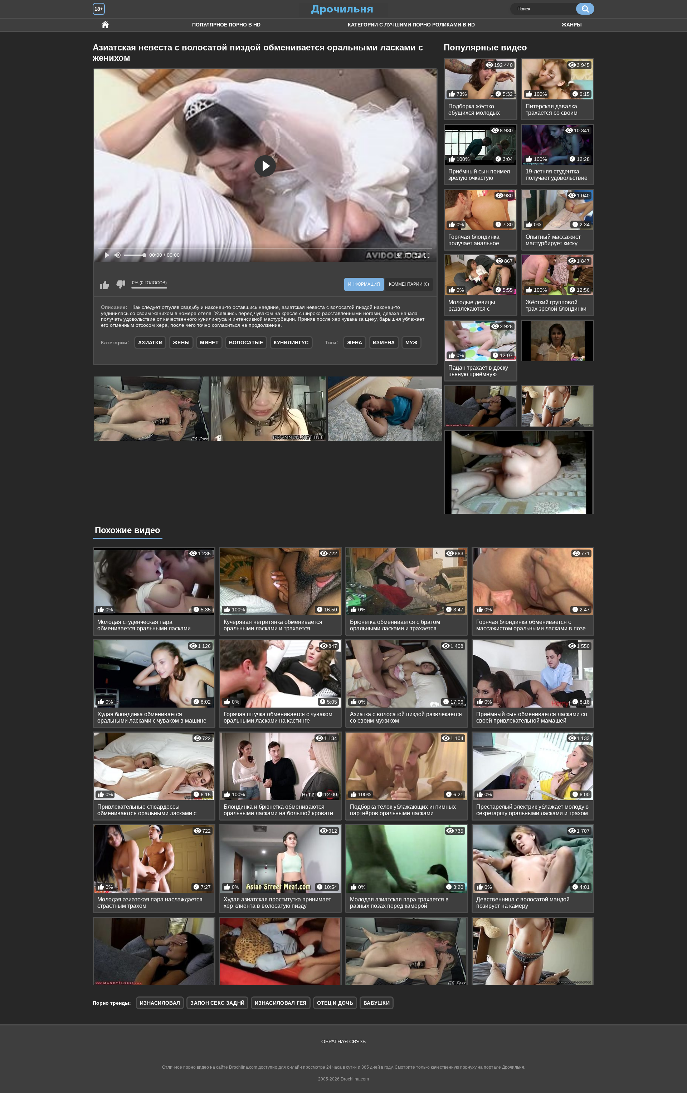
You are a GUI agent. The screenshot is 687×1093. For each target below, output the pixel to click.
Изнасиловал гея (281, 1003)
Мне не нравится (120, 284)
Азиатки (150, 342)
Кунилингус (291, 342)
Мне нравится (104, 284)
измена (384, 342)
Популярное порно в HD (226, 25)
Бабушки (377, 1003)
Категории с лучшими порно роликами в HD (411, 25)
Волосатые (246, 342)
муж (411, 342)
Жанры (572, 25)
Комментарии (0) (409, 284)
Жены (181, 342)
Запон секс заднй (217, 1003)
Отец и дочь (335, 1003)
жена (354, 342)
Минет (209, 342)
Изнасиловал (160, 1003)
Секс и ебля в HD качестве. (105, 25)
